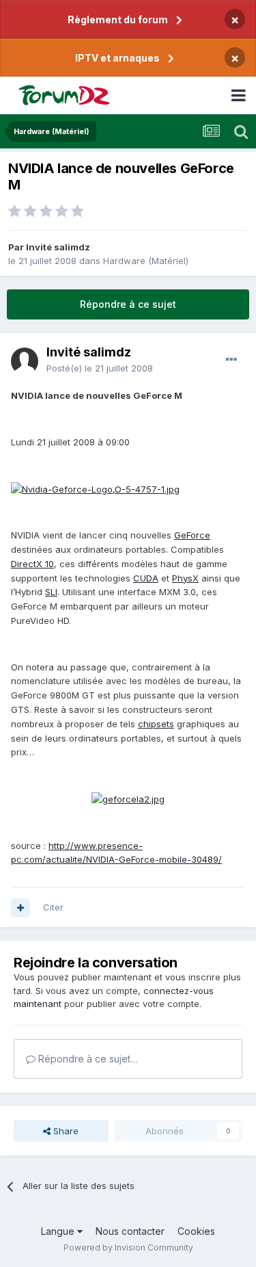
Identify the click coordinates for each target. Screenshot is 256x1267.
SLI (51, 591)
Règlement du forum (118, 19)
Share (65, 1130)
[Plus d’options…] (231, 360)
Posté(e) (99, 368)
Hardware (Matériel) (145, 260)
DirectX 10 (32, 563)
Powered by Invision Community (128, 1247)
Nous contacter (130, 1231)
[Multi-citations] (20, 907)
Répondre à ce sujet (128, 304)
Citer (53, 907)
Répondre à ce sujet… (86, 1058)
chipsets (156, 723)
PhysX (185, 578)
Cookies (196, 1231)
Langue (59, 1231)
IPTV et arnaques (117, 58)
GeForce (192, 535)
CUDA (145, 578)
